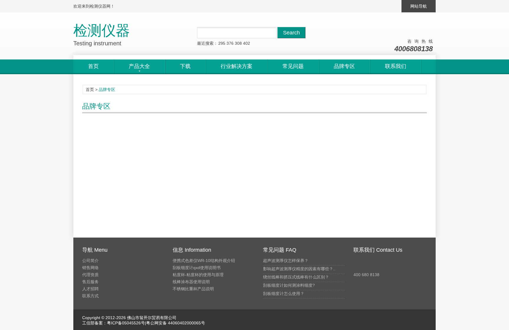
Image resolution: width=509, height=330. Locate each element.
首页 (93, 66)
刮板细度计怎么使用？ (283, 293)
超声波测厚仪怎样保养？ (285, 260)
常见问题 (293, 66)
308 (238, 43)
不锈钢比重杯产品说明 (193, 288)
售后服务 (90, 281)
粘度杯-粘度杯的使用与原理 (198, 274)
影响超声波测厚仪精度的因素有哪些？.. (299, 268)
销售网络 (90, 267)
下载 (185, 66)
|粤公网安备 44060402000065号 (175, 323)
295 (221, 43)
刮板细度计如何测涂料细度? (289, 285)
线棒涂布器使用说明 (191, 281)
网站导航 (418, 6)
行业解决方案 (236, 66)
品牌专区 (344, 66)
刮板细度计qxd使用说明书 (197, 267)
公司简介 (90, 260)
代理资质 (90, 274)
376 (230, 43)
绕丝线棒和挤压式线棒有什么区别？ (296, 277)
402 (246, 43)
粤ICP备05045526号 (126, 323)
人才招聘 (90, 288)
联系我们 (395, 66)
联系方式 (90, 295)
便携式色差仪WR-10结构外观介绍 (204, 260)
